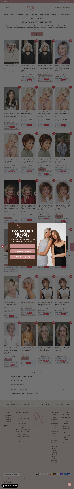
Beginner (22, 246)
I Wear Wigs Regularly (22, 257)
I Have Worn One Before (22, 251)
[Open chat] (69, 484)
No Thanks (23, 262)
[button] (9, 486)
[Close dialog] (64, 225)
